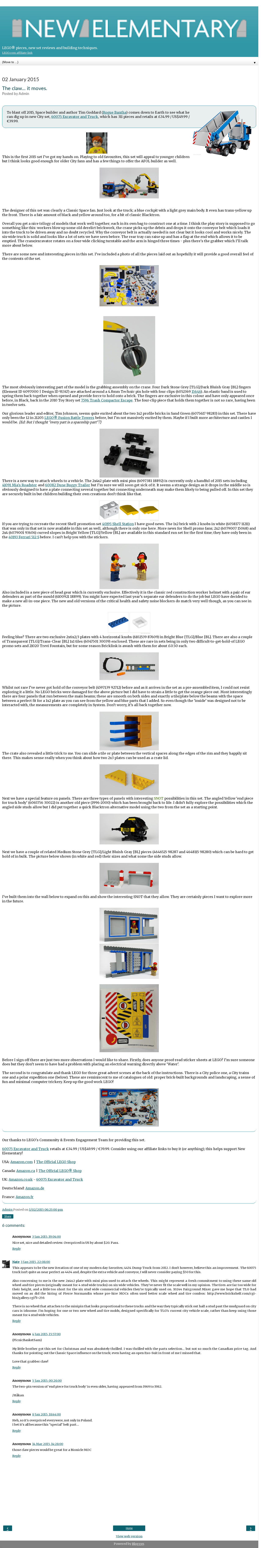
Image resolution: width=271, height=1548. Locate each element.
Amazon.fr (24, 1197)
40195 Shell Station (118, 524)
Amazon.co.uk (21, 1179)
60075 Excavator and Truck (74, 117)
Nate (15, 1262)
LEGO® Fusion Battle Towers (69, 418)
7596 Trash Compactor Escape (107, 400)
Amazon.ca (25, 1171)
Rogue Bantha (114, 112)
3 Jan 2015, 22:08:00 (35, 1262)
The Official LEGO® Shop (60, 1171)
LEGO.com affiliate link (17, 52)
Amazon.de (34, 1188)
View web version (129, 1536)
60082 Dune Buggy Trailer (67, 485)
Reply (16, 1249)
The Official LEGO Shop (56, 1162)
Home (129, 1528)
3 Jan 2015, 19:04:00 (46, 1236)
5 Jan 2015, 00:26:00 (47, 1381)
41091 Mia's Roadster (19, 485)
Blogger (138, 1544)
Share (7, 1216)
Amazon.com (21, 1162)
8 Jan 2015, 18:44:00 (46, 1414)
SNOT (158, 798)
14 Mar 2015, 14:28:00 (47, 1444)
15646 (196, 391)
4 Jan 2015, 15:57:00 (46, 1334)
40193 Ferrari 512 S (23, 537)
